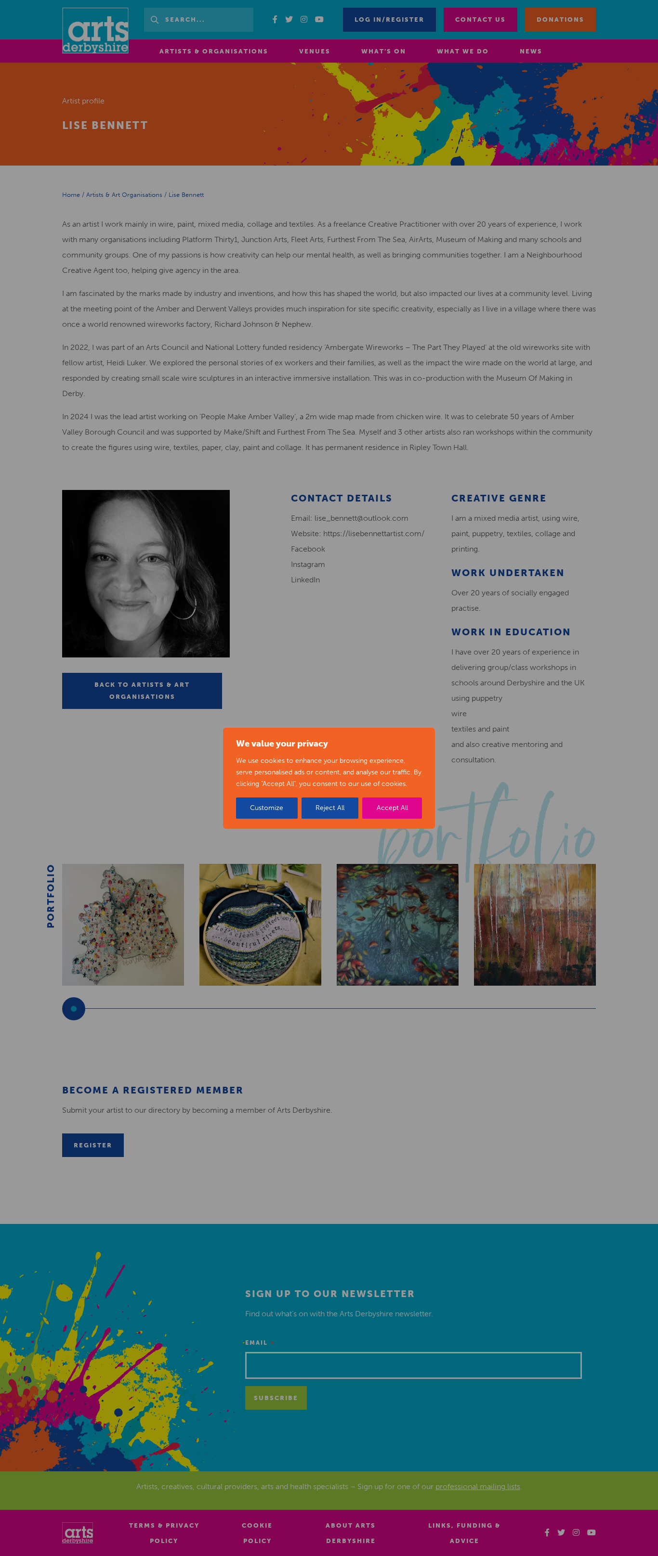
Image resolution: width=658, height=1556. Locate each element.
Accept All (392, 808)
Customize (266, 808)
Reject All (330, 808)
